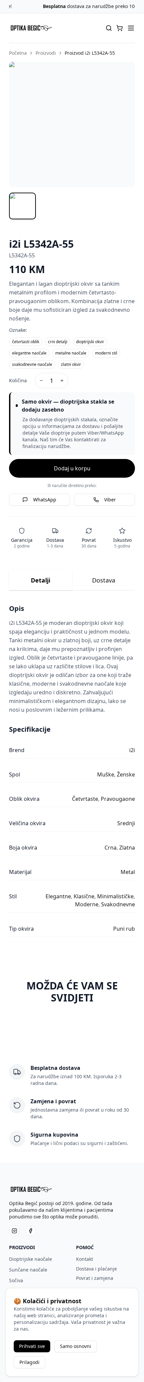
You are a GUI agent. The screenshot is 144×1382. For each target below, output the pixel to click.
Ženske (126, 774)
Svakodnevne (118, 904)
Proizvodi (45, 53)
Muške (105, 774)
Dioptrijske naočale (30, 1259)
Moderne (86, 904)
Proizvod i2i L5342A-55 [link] (90, 53)
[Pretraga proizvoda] (108, 28)
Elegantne (58, 896)
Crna (110, 847)
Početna (18, 53)
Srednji (126, 823)
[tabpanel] (72, 770)
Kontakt (84, 1259)
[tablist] (72, 580)
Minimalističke (115, 896)
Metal (128, 872)
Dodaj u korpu (72, 468)
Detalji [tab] (40, 580)
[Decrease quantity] (41, 381)
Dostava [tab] (103, 580)
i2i (132, 750)
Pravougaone (118, 798)
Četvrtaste (85, 798)
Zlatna (127, 847)
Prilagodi (29, 1362)
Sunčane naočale (28, 1269)
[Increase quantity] (62, 381)
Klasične (84, 896)
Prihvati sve (32, 1346)
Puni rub (124, 928)
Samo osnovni (75, 1346)
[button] (119, 28)
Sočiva (16, 1280)
